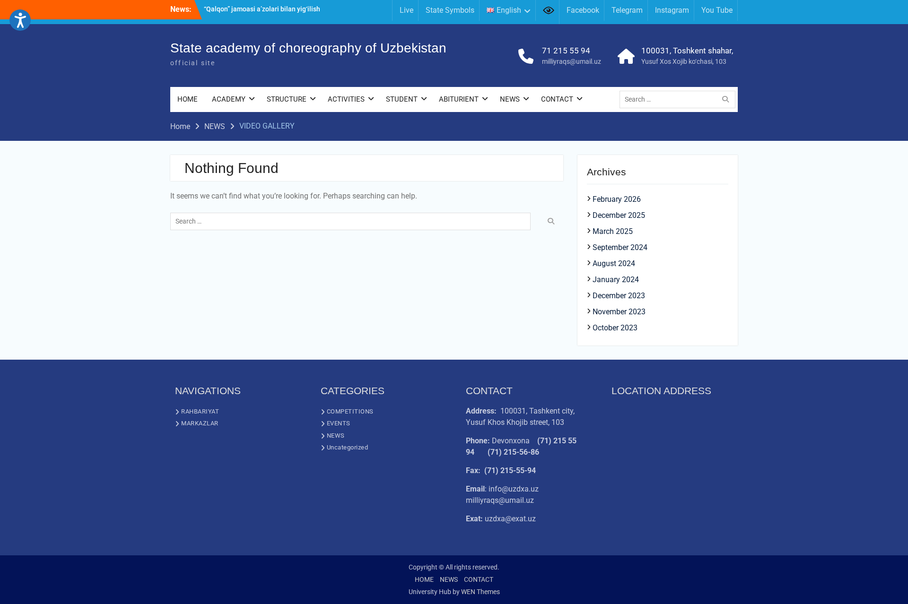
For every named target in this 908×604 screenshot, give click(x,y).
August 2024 (614, 263)
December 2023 (619, 295)
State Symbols (450, 10)
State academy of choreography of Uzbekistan (308, 48)
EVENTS (338, 423)
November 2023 (619, 311)
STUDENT (402, 99)
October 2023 (615, 327)
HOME (187, 99)
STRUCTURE (286, 99)
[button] (20, 20)
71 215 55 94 (566, 50)
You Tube (717, 10)
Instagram (672, 10)
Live (406, 10)
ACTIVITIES (346, 99)
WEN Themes (480, 591)
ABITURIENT (459, 99)
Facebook (583, 10)
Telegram (627, 10)
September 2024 (620, 247)
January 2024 (616, 279)
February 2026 (617, 199)
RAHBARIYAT (200, 411)
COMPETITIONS (350, 411)
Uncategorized (347, 447)
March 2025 (613, 231)
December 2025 (619, 215)
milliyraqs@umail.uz (571, 61)
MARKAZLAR (199, 423)
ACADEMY (228, 99)
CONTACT (557, 99)
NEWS (510, 99)
